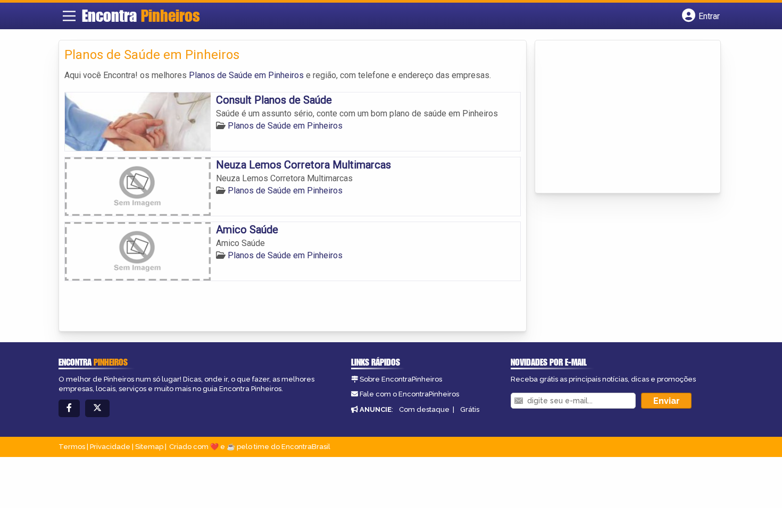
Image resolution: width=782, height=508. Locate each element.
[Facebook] (69, 408)
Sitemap (149, 447)
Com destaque (424, 409)
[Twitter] (97, 408)
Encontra (141, 15)
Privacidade (110, 447)
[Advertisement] (620, 117)
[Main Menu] (69, 16)
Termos (72, 447)
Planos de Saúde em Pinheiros (246, 75)
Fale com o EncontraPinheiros (409, 394)
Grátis (469, 409)
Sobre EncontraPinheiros (401, 379)
